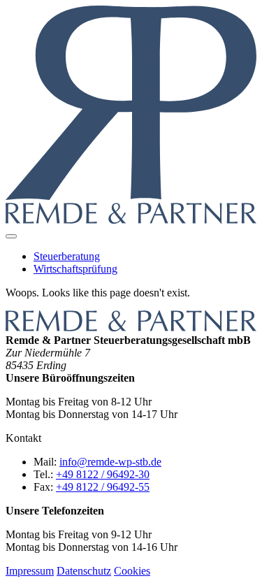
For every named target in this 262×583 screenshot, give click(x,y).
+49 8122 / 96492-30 (103, 474)
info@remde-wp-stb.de (110, 462)
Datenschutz (84, 571)
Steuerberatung (67, 256)
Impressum (30, 571)
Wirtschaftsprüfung (75, 269)
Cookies (132, 571)
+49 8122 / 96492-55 (103, 487)
